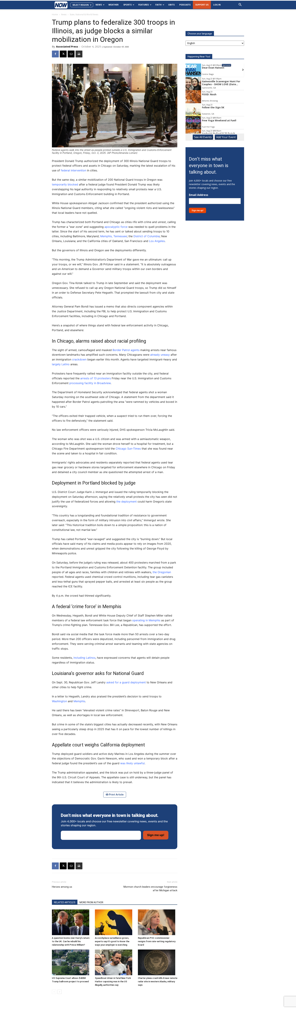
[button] (240, 5)
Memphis (79, 701)
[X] (63, 54)
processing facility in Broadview (90, 383)
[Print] (79, 54)
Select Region (80, 4)
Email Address (198, 195)
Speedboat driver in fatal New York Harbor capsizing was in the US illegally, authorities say (113, 981)
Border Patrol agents (126, 350)
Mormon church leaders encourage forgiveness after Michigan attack (150, 888)
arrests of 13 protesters (95, 378)
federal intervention (73, 170)
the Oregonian (162, 572)
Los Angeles (157, 241)
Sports (127, 4)
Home (55, 14)
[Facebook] (55, 54)
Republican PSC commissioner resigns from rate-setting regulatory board (156, 941)
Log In (217, 4)
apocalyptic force (115, 226)
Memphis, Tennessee (113, 236)
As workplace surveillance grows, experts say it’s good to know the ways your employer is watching (112, 941)
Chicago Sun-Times (128, 448)
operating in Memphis (146, 620)
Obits (171, 4)
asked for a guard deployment (126, 682)
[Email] (71, 54)
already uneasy (160, 354)
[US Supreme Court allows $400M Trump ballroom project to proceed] (71, 962)
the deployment (126, 501)
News (99, 4)
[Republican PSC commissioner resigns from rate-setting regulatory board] (157, 922)
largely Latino (61, 364)
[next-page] (59, 992)
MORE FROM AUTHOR (91, 902)
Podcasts (184, 4)
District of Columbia (146, 236)
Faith (158, 4)
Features (143, 4)
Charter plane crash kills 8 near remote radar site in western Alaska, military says (157, 981)
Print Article (116, 794)
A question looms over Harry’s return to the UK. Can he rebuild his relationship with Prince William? (70, 941)
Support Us (201, 4)
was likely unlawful (132, 763)
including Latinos (84, 657)
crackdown (79, 359)
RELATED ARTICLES (64, 902)
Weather (113, 4)
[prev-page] (54, 992)
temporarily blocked (65, 184)
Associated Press (67, 46)
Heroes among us (62, 886)
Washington (59, 701)
